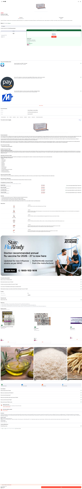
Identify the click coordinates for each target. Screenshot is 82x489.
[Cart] (80, 1)
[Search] (78, 1)
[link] (4, 1)
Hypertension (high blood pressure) (7, 146)
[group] (41, 6)
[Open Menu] (1, 1)
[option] (3, 117)
